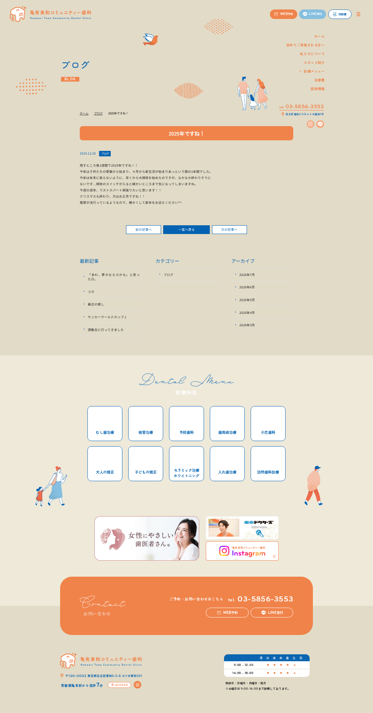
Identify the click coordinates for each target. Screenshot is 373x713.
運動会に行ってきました (106, 329)
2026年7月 (247, 274)
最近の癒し (96, 304)
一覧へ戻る (186, 229)
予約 (230, 612)
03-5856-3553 (260, 599)
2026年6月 (247, 287)
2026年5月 (247, 299)
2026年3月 (247, 325)
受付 (275, 612)
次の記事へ (229, 229)
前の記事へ (144, 229)
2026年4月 (247, 312)
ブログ (105, 153)
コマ (91, 291)
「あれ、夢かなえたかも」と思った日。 (114, 276)
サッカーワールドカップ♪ (107, 317)
